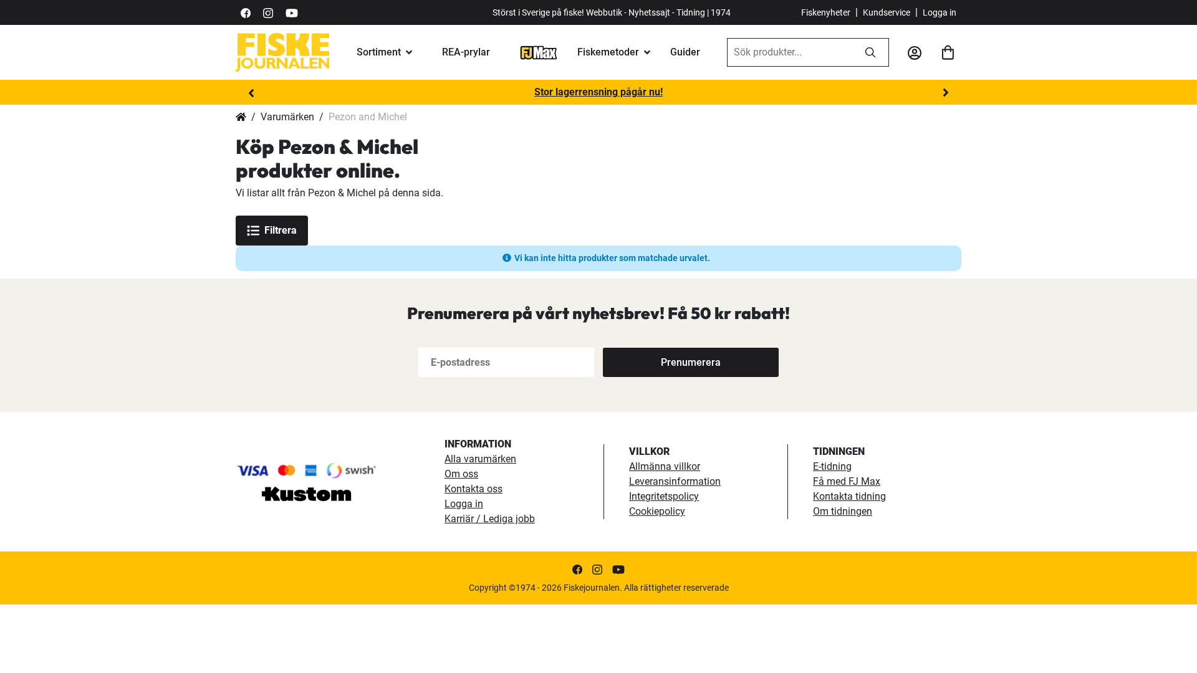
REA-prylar (466, 52)
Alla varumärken (480, 459)
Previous (251, 93)
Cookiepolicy (657, 511)
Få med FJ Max (846, 481)
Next (946, 93)
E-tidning (832, 466)
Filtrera (280, 230)
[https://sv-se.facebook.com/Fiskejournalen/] (246, 12)
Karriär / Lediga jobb (490, 519)
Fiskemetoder (608, 52)
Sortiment (379, 52)
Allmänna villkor (664, 466)
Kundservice (886, 12)
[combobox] (790, 52)
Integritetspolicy (664, 496)
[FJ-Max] (538, 52)
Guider (685, 52)
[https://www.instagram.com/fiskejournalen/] (268, 12)
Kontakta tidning (849, 496)
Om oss (461, 474)
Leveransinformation (675, 481)
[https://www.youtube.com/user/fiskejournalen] (292, 12)
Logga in (939, 12)
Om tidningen (842, 511)
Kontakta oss (473, 489)
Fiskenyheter (825, 12)
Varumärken (287, 117)
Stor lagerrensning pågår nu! (598, 92)
